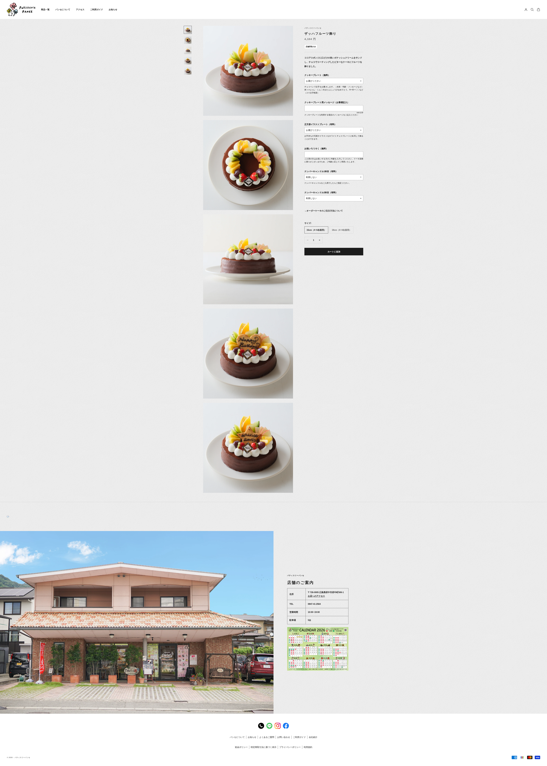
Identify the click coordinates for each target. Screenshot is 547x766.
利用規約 (308, 747)
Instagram (278, 726)
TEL (261, 726)
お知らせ (113, 9)
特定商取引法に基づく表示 (263, 747)
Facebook (286, 726)
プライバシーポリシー (290, 747)
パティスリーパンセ (312, 28)
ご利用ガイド (96, 9)
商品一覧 (45, 9)
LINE (269, 726)
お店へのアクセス (316, 596)
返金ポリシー (241, 747)
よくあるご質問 (266, 737)
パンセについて (62, 9)
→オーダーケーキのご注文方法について (323, 210)
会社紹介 (313, 737)
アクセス (80, 9)
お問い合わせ (283, 737)
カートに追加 (333, 251)
